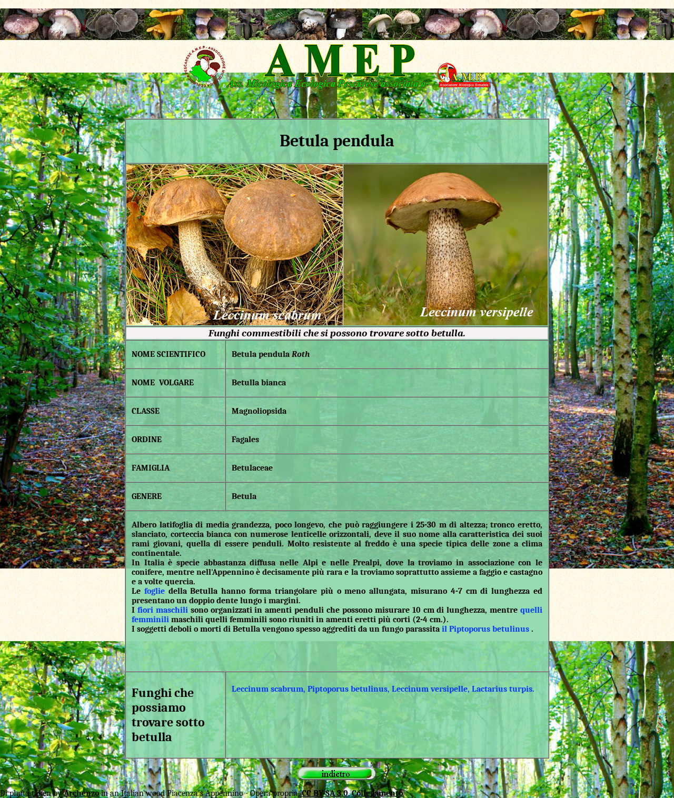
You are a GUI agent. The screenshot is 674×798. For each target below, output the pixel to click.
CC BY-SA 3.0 (325, 793)
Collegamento (377, 793)
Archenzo (81, 793)
